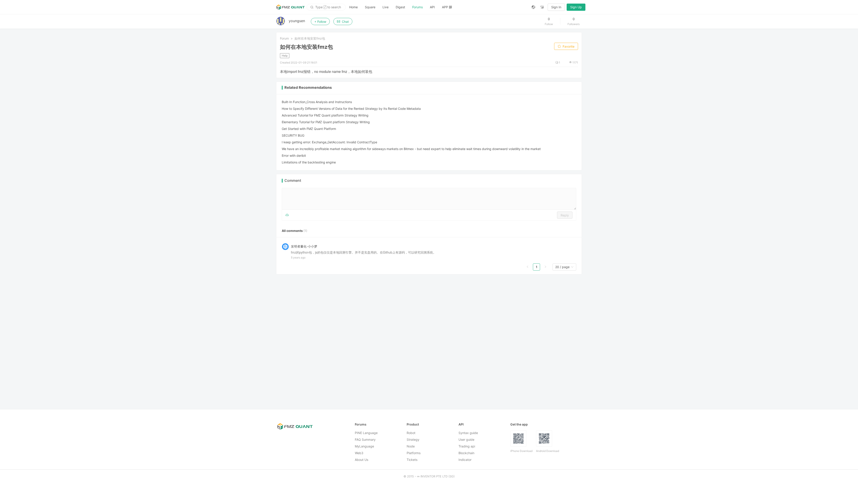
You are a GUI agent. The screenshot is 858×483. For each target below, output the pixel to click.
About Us (361, 460)
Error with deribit (294, 155)
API (432, 7)
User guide (466, 439)
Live (386, 7)
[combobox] (562, 267)
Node (411, 446)
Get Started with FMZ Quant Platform (309, 129)
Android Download (547, 451)
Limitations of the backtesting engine (309, 162)
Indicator (464, 460)
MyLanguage (364, 446)
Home (353, 7)
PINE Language (366, 433)
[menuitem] (353, 7)
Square (370, 7)
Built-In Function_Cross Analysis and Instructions (317, 102)
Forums (417, 7)
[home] (290, 7)
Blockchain (466, 453)
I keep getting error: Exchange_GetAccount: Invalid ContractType (329, 142)
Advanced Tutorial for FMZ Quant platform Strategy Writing (325, 115)
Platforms (414, 453)
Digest (400, 7)
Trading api (466, 446)
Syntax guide (468, 433)
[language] (533, 7)
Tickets (412, 460)
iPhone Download (521, 451)
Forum (284, 38)
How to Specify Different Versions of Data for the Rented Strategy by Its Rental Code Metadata (351, 108)
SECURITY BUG (293, 135)
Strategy (413, 439)
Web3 (359, 453)
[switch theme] (542, 7)
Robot (411, 433)
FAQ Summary (365, 439)
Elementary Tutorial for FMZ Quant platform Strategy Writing (326, 122)
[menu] (437, 7)
